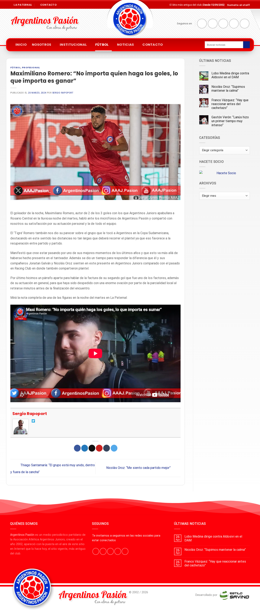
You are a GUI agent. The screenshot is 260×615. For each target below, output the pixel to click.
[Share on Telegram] (114, 448)
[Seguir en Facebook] (202, 23)
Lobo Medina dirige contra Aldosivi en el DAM (230, 75)
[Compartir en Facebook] (77, 448)
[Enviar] (246, 44)
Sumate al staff (238, 5)
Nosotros (41, 44)
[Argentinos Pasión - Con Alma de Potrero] (130, 20)
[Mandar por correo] (92, 448)
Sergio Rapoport (62, 92)
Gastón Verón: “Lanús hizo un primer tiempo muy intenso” (230, 121)
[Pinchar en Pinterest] (99, 448)
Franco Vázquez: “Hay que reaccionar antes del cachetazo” (229, 104)
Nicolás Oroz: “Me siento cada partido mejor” (138, 468)
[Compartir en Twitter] (84, 448)
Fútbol (102, 44)
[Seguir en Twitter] (223, 23)
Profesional (31, 67)
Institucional (73, 44)
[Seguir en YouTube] (244, 23)
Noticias (125, 44)
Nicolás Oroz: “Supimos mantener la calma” (228, 88)
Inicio (21, 44)
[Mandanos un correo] (234, 23)
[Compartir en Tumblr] (106, 448)
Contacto (152, 44)
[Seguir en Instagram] (213, 23)
